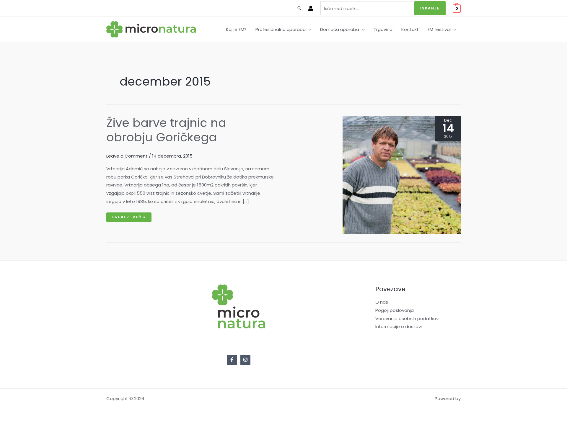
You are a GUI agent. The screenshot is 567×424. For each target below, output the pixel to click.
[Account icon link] (310, 8)
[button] (308, 29)
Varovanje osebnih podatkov (407, 318)
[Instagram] (245, 360)
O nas (381, 302)
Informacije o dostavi (398, 326)
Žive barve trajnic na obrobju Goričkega (166, 129)
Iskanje (430, 8)
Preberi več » (129, 216)
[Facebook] (232, 360)
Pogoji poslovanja (394, 310)
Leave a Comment (127, 156)
